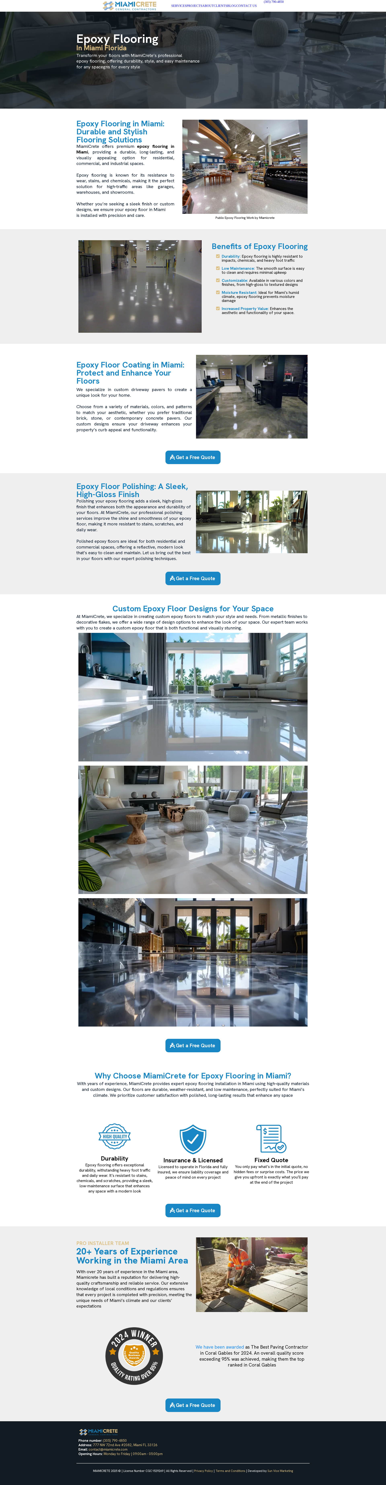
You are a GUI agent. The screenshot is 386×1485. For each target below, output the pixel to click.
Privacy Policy (203, 1471)
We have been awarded (220, 1347)
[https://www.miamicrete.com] (129, 6)
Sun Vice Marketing (280, 1471)
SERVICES (179, 5)
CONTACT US (246, 5)
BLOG (231, 5)
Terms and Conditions (230, 1471)
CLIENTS (220, 5)
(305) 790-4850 (115, 1440)
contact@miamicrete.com (108, 1449)
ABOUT (208, 5)
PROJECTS (194, 5)
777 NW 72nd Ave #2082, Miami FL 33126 (125, 1445)
